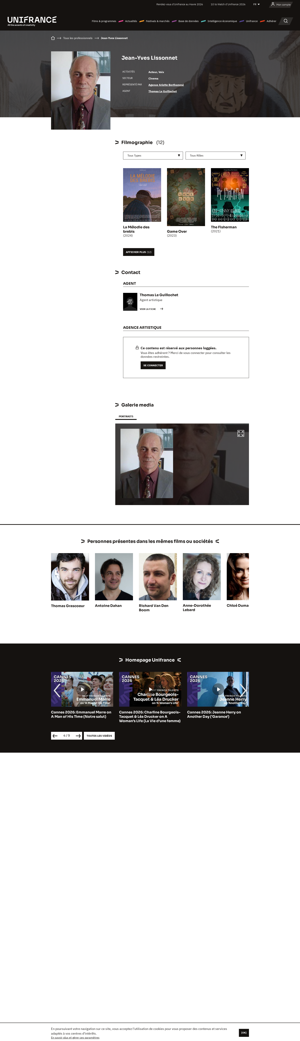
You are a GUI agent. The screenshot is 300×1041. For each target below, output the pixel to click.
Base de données (188, 21)
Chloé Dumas (239, 605)
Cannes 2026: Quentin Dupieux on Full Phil (217, 714)
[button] (241, 434)
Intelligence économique (222, 21)
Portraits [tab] (126, 416)
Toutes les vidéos (99, 735)
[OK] (244, 1032)
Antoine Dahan (108, 606)
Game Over (177, 231)
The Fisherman (224, 227)
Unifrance (252, 21)
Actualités (131, 21)
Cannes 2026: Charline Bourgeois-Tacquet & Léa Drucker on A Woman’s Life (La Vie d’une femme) (81, 716)
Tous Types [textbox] (134, 155)
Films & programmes (104, 21)
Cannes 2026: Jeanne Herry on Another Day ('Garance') (146, 714)
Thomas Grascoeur (68, 606)
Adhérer (271, 21)
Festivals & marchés (157, 21)
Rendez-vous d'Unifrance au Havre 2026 (179, 4)
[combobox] (153, 155)
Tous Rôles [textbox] (196, 155)
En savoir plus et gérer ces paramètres (75, 1037)
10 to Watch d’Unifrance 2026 (228, 4)
